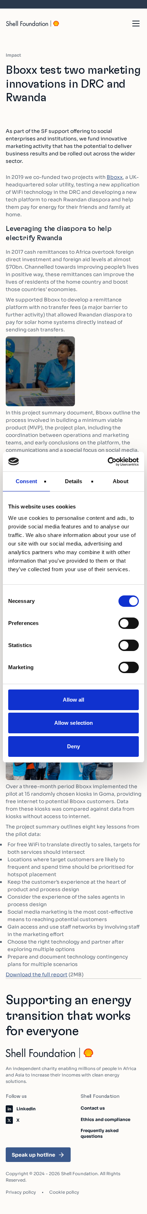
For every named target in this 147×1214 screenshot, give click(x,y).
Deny (73, 746)
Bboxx (115, 177)
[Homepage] (33, 23)
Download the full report (36, 974)
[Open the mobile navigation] (136, 23)
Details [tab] (73, 481)
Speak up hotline (33, 1155)
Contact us (93, 1108)
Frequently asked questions (99, 1133)
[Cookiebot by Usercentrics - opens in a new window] (107, 461)
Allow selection (73, 723)
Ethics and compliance (105, 1119)
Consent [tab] (26, 481)
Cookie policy (64, 1192)
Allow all (74, 700)
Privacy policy (21, 1192)
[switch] (128, 623)
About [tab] (120, 481)
